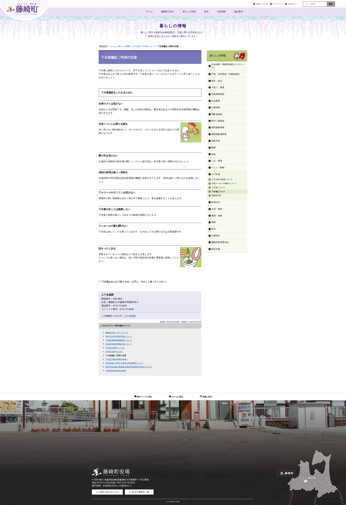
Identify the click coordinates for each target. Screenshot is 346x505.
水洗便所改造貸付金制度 (115, 371)
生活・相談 (216, 209)
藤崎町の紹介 (167, 11)
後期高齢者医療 (219, 134)
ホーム (149, 11)
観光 (206, 11)
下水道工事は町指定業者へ (116, 359)
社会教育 (215, 101)
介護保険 (215, 107)
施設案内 (238, 11)
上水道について (218, 187)
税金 (213, 154)
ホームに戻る (177, 397)
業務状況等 (216, 195)
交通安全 (215, 235)
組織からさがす (262, 4)
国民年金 (215, 141)
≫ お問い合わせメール (107, 492)
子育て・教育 (217, 87)
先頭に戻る (207, 397)
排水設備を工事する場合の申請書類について (124, 363)
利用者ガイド (293, 4)
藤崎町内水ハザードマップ (116, 333)
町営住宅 (215, 202)
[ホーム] (25, 10)
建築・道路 (216, 215)
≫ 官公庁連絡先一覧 (139, 492)
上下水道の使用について (222, 179)
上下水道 (136, 46)
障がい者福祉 (217, 121)
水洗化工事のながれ (113, 351)
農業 (213, 222)
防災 (213, 229)
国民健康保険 (217, 127)
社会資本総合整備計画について (118, 344)
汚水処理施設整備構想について (118, 340)
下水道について (148, 46)
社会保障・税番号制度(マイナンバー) (227, 65)
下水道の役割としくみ (114, 348)
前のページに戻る (144, 397)
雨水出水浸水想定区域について (118, 336)
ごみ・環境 (216, 161)
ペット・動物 (217, 167)
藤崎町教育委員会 (220, 242)
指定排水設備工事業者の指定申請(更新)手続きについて (128, 367)
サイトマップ (278, 4)
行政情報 (221, 11)
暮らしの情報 (189, 11)
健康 (213, 147)
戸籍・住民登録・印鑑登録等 (225, 74)
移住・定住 (216, 81)
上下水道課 (130, 316)
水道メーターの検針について (224, 183)
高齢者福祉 (216, 114)
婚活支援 (215, 249)
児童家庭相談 (217, 94)
